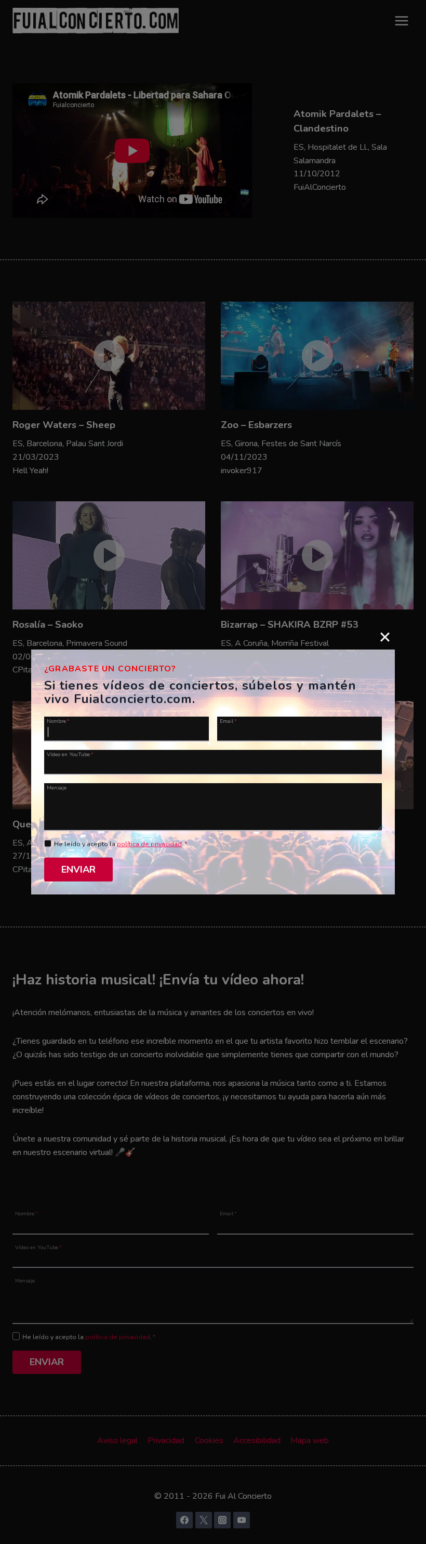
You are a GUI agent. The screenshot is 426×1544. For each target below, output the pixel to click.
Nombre (58, 721)
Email (228, 721)
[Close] (385, 637)
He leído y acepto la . (121, 844)
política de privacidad (149, 844)
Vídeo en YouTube (70, 754)
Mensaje (56, 787)
